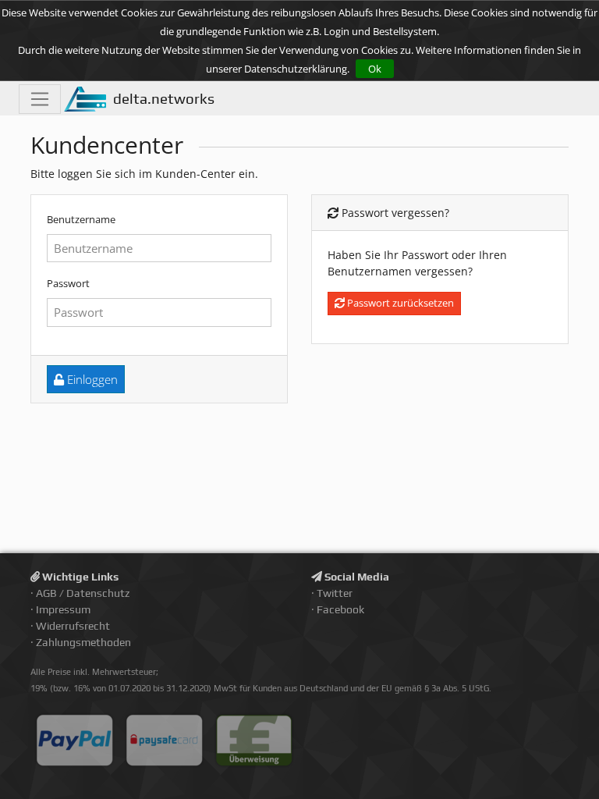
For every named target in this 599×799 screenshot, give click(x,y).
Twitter (335, 593)
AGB (46, 593)
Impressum (63, 609)
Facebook (340, 609)
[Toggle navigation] (40, 99)
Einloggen (91, 379)
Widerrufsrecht (73, 626)
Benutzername (81, 219)
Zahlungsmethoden (83, 642)
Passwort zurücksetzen (399, 303)
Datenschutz (97, 593)
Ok (374, 69)
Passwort (68, 283)
